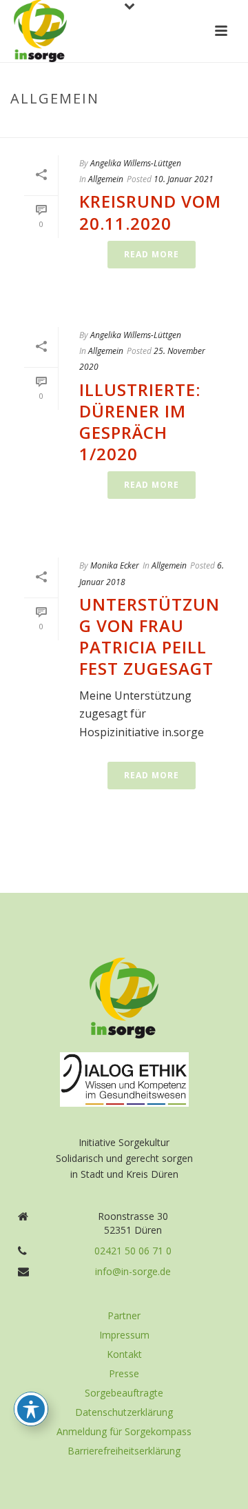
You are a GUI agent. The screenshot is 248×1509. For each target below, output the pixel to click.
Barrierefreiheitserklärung (124, 1451)
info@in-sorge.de (133, 1271)
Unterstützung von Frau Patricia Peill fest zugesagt (149, 636)
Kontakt (124, 1354)
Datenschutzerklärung (124, 1412)
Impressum (124, 1335)
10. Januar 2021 (184, 179)
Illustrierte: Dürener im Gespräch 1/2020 (139, 422)
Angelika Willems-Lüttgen (135, 163)
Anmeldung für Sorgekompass (124, 1432)
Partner (124, 1316)
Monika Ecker (114, 565)
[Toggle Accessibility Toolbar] (31, 1409)
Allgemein (141, 127)
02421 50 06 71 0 (133, 1251)
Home (96, 127)
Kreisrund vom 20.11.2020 (150, 212)
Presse (124, 1374)
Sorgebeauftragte (124, 1393)
